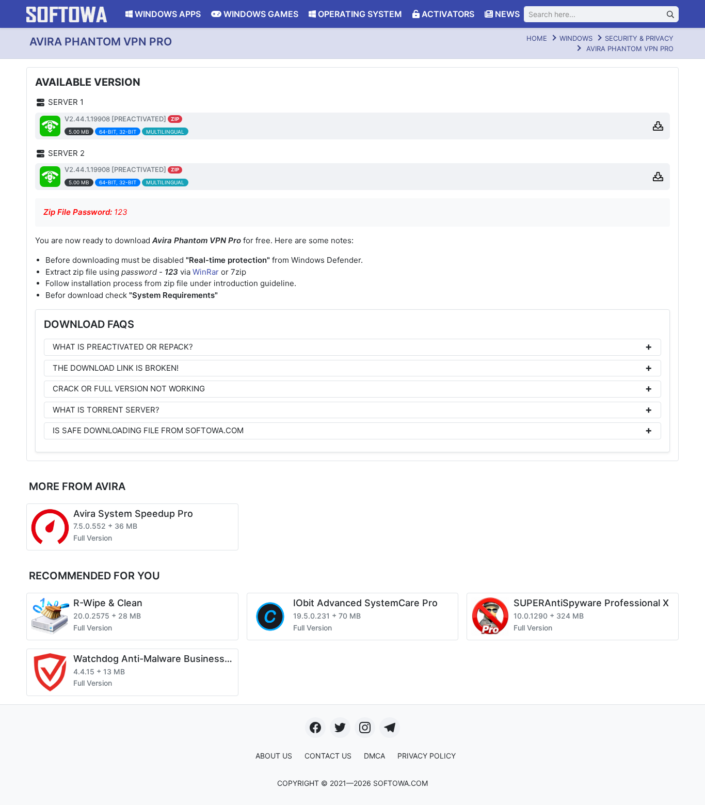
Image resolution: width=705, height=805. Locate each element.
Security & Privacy (639, 38)
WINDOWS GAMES (259, 14)
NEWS (506, 14)
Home (536, 38)
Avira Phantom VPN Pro (630, 48)
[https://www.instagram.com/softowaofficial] (365, 727)
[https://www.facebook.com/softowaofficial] (315, 727)
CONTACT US (328, 755)
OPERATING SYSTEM (359, 14)
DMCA (374, 755)
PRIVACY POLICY (426, 755)
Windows (575, 38)
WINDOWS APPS (167, 14)
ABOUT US (273, 755)
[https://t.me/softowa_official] (389, 727)
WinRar (206, 272)
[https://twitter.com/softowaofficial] (340, 727)
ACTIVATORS (447, 14)
